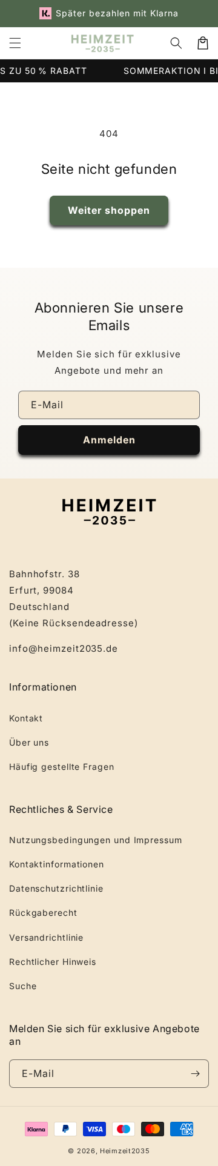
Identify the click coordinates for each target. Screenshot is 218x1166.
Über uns (29, 742)
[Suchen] (176, 43)
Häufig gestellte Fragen (61, 766)
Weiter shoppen (109, 210)
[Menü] (15, 43)
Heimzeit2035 (125, 1151)
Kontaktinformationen (56, 864)
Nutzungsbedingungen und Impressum (95, 840)
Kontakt (26, 718)
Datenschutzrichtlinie (56, 888)
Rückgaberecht (43, 912)
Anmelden (109, 440)
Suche (23, 986)
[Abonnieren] (195, 1073)
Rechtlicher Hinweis (52, 961)
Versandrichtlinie (46, 937)
